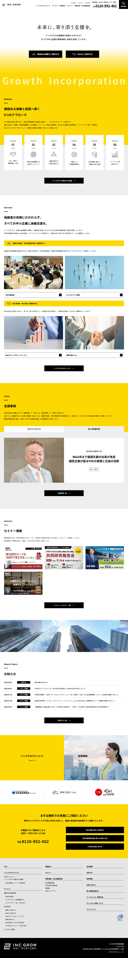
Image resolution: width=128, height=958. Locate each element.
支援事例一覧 (62, 493)
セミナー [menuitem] (70, 6)
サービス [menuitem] (55, 6)
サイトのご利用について (94, 903)
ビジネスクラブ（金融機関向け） (15, 900)
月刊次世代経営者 (51, 885)
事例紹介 (48, 866)
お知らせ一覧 (62, 720)
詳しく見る (94, 469)
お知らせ (89, 872)
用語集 (47, 888)
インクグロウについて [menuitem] (43, 6)
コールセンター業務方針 (94, 897)
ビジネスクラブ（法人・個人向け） (15, 903)
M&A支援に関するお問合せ (95, 830)
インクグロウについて (11, 872)
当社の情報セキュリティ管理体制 (15, 883)
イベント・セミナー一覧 (62, 605)
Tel (105, 6)
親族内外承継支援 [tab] (34, 429)
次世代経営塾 (9, 896)
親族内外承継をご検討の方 (48, 54)
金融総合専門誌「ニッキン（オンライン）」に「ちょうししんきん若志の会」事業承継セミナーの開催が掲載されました (74, 701)
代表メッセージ (9, 877)
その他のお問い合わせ (94, 846)
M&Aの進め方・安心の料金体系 (14, 922)
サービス (7, 889)
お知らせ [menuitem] (80, 3)
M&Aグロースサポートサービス (14, 916)
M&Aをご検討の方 (85, 54)
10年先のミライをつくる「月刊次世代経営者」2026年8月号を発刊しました (59, 688)
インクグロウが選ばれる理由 (62, 181)
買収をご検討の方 (10, 913)
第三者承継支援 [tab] (94, 429)
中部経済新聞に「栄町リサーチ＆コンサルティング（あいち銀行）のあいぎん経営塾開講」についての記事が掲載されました (76, 694)
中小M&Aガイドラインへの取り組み (16, 926)
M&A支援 (7, 906)
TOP (5, 866)
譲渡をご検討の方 (10, 910)
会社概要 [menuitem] (73, 3)
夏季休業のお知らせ (41, 682)
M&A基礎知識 (49, 883)
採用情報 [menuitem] (87, 3)
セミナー (48, 872)
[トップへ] (11, 4)
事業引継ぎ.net (9, 919)
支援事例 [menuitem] (62, 6)
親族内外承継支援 (10, 893)
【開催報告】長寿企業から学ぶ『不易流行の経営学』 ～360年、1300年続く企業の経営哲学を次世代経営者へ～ (72, 707)
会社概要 (89, 866)
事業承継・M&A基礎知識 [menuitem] (82, 6)
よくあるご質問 (9, 929)
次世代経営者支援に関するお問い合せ (95, 838)
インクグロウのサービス (62, 368)
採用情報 (89, 879)
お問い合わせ (91, 885)
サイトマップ (91, 909)
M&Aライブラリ (50, 891)
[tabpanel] (64, 460)
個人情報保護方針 (92, 891)
